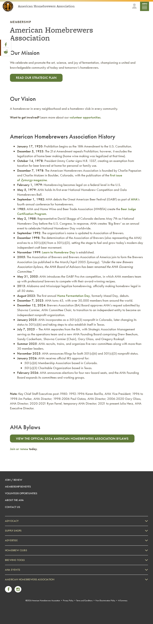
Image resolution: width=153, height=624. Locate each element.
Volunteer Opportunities (21, 493)
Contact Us (12, 507)
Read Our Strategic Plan (36, 77)
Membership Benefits (18, 486)
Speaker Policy (17, 614)
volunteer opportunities (85, 117)
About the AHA (14, 500)
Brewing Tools (15, 560)
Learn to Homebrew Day (58, 252)
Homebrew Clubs (16, 550)
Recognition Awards (19, 596)
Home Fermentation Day (73, 295)
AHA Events (12, 569)
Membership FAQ (18, 590)
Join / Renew (13, 480)
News (12, 584)
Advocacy (12, 521)
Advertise (11, 540)
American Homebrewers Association (29, 579)
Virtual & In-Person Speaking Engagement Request (35, 608)
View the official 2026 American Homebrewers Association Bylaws (72, 438)
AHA (134, 199)
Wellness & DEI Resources (22, 602)
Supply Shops (13, 530)
